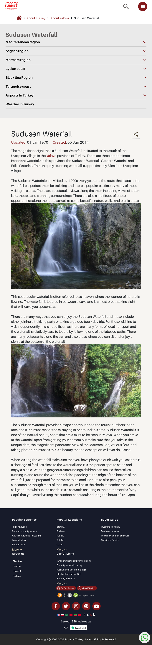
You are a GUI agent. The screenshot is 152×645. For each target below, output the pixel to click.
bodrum (17, 576)
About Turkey (36, 18)
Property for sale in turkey (69, 565)
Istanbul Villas (19, 540)
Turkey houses (19, 526)
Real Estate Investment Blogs (71, 569)
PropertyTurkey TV (66, 578)
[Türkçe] (79, 615)
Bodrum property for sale (24, 531)
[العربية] (67, 615)
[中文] (71, 615)
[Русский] (63, 615)
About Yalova (59, 18)
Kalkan (60, 544)
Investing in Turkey (110, 526)
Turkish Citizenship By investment (74, 560)
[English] (59, 615)
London (17, 566)
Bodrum (61, 531)
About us (17, 561)
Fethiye (60, 535)
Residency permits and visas (115, 535)
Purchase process (110, 531)
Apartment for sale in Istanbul (26, 535)
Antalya (60, 540)
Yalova (51, 156)
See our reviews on (76, 621)
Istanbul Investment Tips (69, 574)
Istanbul (61, 526)
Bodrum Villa (18, 544)
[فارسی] (75, 615)
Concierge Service (110, 540)
